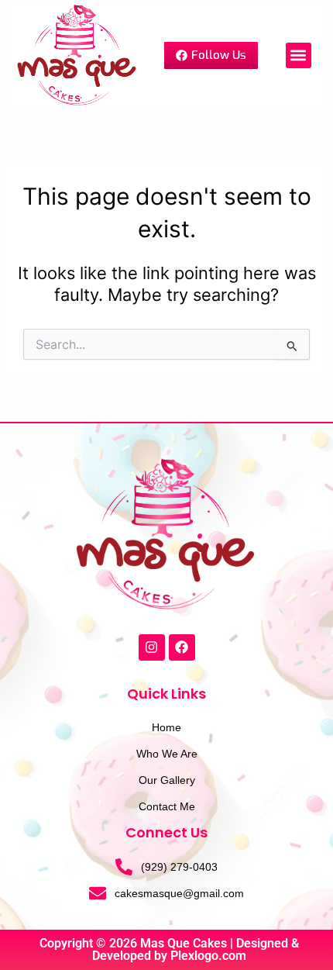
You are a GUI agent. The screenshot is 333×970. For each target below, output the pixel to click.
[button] (298, 55)
